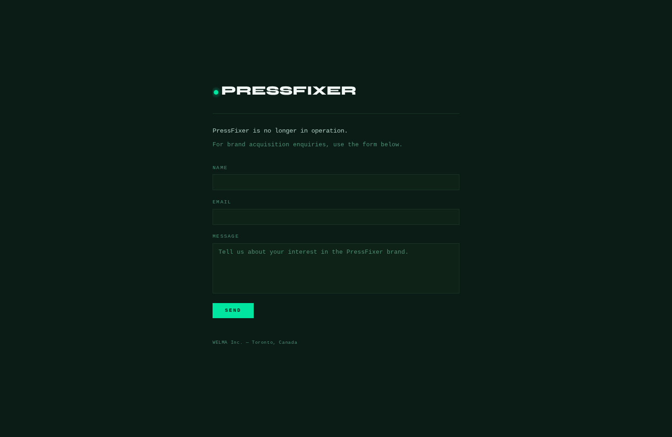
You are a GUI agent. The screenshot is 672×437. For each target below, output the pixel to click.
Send (233, 310)
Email (222, 202)
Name (220, 168)
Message (226, 236)
